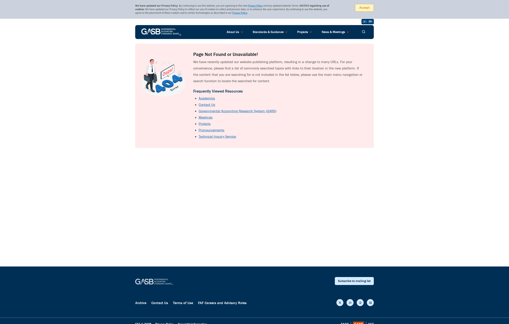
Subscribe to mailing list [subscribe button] (354, 281)
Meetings (206, 117)
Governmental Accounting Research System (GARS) (237, 111)
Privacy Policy (255, 5)
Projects (205, 124)
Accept (364, 7)
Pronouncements (211, 130)
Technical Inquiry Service (217, 136)
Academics (207, 98)
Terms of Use (183, 303)
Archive (140, 303)
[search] (363, 32)
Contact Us (207, 104)
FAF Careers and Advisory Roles (222, 303)
